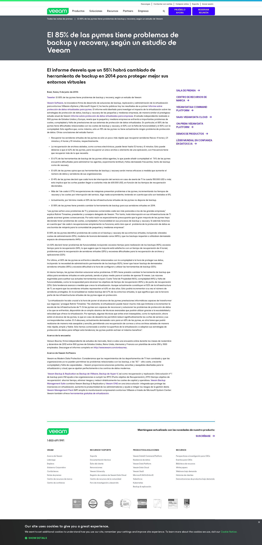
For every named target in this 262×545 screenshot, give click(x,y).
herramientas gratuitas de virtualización (89, 393)
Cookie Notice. (229, 532)
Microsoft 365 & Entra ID (143, 475)
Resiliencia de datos (141, 459)
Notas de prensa (54, 475)
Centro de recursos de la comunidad (105, 479)
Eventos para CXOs (184, 459)
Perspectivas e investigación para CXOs (193, 456)
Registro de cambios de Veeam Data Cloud (108, 475)
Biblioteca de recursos (185, 463)
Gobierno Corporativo (56, 467)
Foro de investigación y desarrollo (104, 482)
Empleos (50, 463)
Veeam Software (55, 103)
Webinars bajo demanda (186, 471)
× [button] (259, 522)
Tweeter (51, 97)
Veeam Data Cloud (141, 467)
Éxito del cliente (96, 463)
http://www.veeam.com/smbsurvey (110, 347)
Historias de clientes (184, 475)
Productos (78, 11)
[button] (131, 538)
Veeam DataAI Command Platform (147, 456)
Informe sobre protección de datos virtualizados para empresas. (102, 116)
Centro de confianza (56, 482)
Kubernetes (138, 482)
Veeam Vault (138, 471)
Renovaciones (96, 467)
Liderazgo (51, 459)
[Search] (163, 11)
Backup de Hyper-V (108, 374)
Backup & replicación (142, 486)
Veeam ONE (112, 383)
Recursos (112, 11)
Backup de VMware (88, 374)
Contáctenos (52, 471)
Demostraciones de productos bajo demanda (195, 479)
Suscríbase (203, 436)
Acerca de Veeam (54, 456)
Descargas (145, 4)
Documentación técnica (100, 459)
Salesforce (137, 479)
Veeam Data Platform (142, 463)
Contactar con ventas (163, 4)
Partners (128, 11)
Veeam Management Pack (60, 390)
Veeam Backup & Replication (62, 374)
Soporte (195, 4)
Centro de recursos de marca (59, 479)
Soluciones (95, 11)
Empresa (143, 11)
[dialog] (131, 532)
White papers (181, 467)
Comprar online (182, 4)
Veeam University (97, 471)
